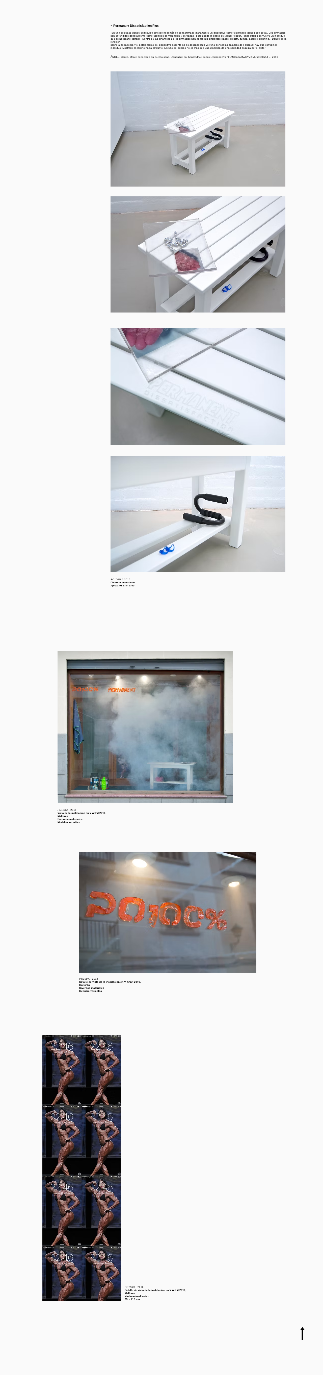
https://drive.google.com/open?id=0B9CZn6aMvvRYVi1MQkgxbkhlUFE (229, 57)
